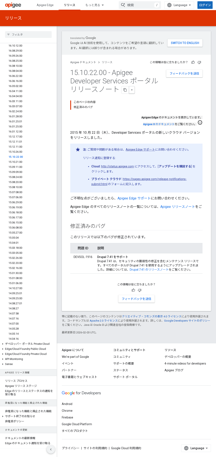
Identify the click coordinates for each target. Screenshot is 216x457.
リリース (69, 5)
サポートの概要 (123, 363)
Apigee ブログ (174, 370)
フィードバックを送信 (184, 73)
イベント (68, 363)
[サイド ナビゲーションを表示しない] (51, 449)
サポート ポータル (125, 377)
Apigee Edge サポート (140, 149)
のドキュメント (159, 124)
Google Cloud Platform (77, 424)
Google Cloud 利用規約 (126, 448)
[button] (28, 343)
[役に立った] (193, 62)
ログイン (205, 5)
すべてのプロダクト (75, 431)
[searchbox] (28, 34)
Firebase (67, 417)
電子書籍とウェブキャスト (79, 377)
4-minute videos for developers (185, 363)
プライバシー (71, 448)
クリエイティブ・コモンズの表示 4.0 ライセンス (151, 316)
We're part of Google (75, 356)
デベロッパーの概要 (178, 356)
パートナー (69, 370)
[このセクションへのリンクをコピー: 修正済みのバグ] (109, 226)
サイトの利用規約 (95, 448)
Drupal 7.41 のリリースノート (149, 269)
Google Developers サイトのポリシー (187, 320)
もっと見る (92, 5)
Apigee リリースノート (177, 207)
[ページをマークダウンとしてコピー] (125, 90)
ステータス (120, 370)
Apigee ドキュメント (83, 62)
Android (67, 404)
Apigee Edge (45, 5)
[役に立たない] (199, 62)
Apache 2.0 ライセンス (104, 320)
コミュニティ (122, 356)
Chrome (67, 410)
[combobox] (140, 5)
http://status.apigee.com (117, 166)
